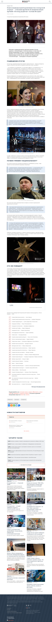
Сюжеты (11, 417)
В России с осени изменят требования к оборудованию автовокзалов (24, 444)
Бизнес (8, 551)
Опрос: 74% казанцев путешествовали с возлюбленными (22, 457)
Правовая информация (12, 611)
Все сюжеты (26, 431)
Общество (10, 5)
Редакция (9, 608)
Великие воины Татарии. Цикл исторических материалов (16, 426)
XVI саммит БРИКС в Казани (15, 421)
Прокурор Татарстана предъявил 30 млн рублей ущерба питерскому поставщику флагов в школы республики (16, 556)
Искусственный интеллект (32, 421)
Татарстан (23, 399)
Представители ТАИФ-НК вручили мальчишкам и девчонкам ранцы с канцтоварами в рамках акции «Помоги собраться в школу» (15, 486)
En (29, 607)
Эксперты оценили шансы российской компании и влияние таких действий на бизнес (35, 562)
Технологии (29, 556)
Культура (17, 399)
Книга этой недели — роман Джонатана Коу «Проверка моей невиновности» (16, 580)
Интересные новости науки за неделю (15, 532)
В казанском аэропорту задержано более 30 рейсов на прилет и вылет (25, 454)
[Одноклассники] (11, 405)
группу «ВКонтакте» (33, 392)
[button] (42, 301)
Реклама (9, 609)
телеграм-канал (23, 392)
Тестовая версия (10, 618)
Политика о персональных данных (14, 612)
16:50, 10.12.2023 (10, 14)
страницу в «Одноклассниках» (21, 393)
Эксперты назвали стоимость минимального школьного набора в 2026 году (26, 441)
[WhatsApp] (14, 405)
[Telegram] (17, 405)
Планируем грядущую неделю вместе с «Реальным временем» (35, 486)
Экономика (29, 504)
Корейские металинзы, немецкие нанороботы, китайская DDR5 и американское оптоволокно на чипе (35, 588)
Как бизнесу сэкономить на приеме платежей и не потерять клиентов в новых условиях (35, 511)
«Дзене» (27, 394)
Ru (27, 607)
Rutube (22, 394)
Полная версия (10, 617)
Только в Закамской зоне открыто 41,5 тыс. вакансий (15, 508)
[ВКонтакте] (9, 405)
